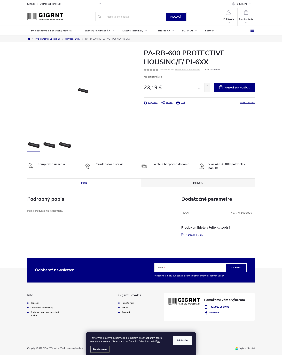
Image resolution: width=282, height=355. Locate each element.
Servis (125, 307)
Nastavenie (100, 349)
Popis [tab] (84, 183)
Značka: (247, 102)
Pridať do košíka (237, 87)
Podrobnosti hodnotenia (187, 69)
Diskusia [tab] (198, 183)
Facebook (214, 312)
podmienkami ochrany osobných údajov (204, 275)
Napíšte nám (128, 303)
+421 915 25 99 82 (219, 306)
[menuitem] (54, 31)
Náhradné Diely (194, 235)
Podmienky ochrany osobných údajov (46, 314)
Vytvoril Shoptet (247, 348)
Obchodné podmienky (50, 3)
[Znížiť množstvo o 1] (207, 90)
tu (158, 341)
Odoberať (236, 267)
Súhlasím (182, 340)
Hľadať (175, 17)
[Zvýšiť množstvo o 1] (207, 85)
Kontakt (30, 3)
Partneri (126, 312)
